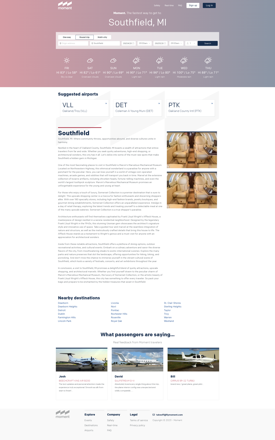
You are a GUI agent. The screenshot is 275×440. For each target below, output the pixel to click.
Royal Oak (116, 321)
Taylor (167, 310)
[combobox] (74, 43)
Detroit (62, 310)
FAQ (180, 5)
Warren (168, 317)
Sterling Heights (172, 306)
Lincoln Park (64, 321)
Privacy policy (137, 425)
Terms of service (139, 420)
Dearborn (63, 302)
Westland (169, 321)
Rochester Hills (119, 313)
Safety (157, 5)
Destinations (91, 425)
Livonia (115, 302)
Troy (166, 313)
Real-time (169, 5)
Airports (89, 430)
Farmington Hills (67, 317)
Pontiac (115, 310)
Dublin (61, 313)
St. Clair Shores (172, 302)
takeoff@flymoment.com (169, 414)
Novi (113, 306)
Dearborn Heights (67, 306)
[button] (133, 43)
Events (88, 420)
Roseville (116, 317)
